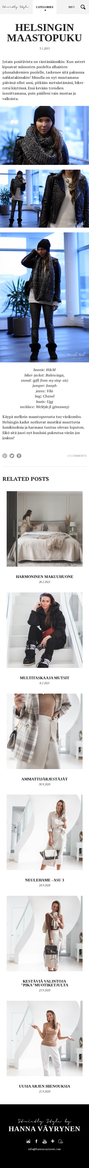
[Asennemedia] (60, 1141)
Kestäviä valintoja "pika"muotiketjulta (44, 983)
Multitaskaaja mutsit (44, 678)
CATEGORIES (44, 7)
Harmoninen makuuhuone (44, 577)
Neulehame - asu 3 (44, 880)
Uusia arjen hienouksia (44, 1086)
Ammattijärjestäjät (44, 779)
